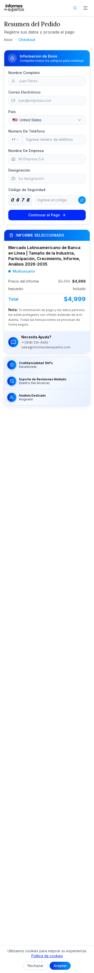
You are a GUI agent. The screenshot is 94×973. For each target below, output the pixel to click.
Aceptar (60, 965)
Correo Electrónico (24, 92)
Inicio (8, 40)
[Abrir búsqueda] (75, 8)
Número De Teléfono (26, 131)
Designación (19, 170)
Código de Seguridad (26, 190)
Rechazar (35, 965)
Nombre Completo (24, 73)
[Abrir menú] (85, 8)
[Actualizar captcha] (82, 200)
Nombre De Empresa (26, 151)
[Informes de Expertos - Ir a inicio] (14, 8)
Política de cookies (47, 956)
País (12, 112)
